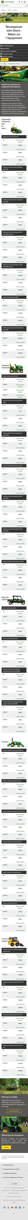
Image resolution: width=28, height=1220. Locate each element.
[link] (24, 2)
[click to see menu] (26, 2)
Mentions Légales (15, 1190)
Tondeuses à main (7, 136)
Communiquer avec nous (14, 1193)
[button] (4, 1207)
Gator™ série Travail (7, 608)
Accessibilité (23, 1190)
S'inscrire (4, 59)
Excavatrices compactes (8, 1014)
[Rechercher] (26, 5)
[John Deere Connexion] (22, 2)
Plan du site (6, 1187)
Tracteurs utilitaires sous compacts (11, 750)
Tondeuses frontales (7, 297)
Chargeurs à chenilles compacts (10, 982)
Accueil (4, 10)
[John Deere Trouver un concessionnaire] (19, 2)
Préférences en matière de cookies (14, 1196)
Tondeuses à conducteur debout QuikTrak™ (13, 167)
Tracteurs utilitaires (7, 903)
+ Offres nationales (20, 149)
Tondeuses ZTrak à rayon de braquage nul (12, 433)
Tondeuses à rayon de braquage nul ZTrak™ (13, 232)
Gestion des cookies (6, 1190)
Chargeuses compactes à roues (10, 1045)
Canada (15, 1183)
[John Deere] (8, 2)
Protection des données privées (17, 1187)
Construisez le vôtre (14, 1111)
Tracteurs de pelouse (8, 376)
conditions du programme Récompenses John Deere (13, 1157)
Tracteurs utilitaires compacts (10, 781)
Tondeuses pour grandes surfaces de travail (13, 327)
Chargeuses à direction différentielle (11, 949)
